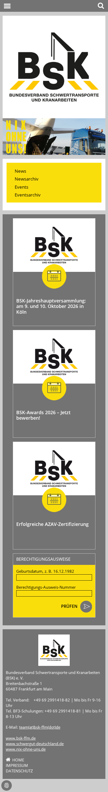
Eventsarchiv (28, 195)
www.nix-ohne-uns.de (26, 749)
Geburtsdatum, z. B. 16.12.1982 (45, 571)
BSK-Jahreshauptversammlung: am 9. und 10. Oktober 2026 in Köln (51, 306)
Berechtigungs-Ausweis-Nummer (46, 587)
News (20, 171)
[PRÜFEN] (86, 607)
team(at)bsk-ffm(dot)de (39, 727)
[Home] (54, 67)
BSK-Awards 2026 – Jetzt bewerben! (43, 415)
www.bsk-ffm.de (21, 738)
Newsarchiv (27, 179)
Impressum (17, 765)
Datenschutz (19, 770)
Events (21, 187)
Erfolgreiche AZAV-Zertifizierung (52, 524)
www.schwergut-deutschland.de (35, 743)
